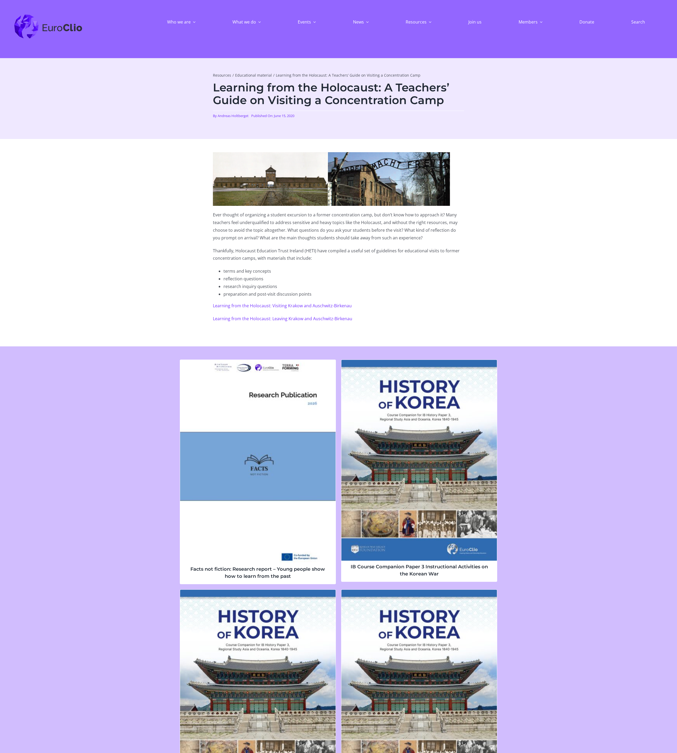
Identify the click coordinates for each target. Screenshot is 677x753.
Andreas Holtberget (233, 115)
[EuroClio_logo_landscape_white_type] (48, 15)
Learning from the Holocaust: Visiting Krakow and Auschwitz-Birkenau (282, 306)
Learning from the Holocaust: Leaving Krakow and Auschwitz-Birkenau (282, 319)
